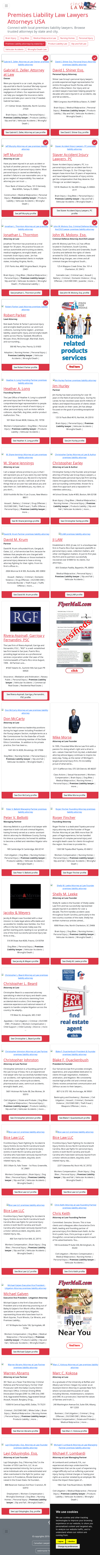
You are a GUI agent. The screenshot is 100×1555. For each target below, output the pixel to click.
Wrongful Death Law (37, 49)
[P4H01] (74, 336)
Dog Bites (24, 38)
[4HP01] (74, 1004)
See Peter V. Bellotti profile (25, 872)
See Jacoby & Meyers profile (25, 961)
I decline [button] (71, 1541)
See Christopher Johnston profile (25, 1118)
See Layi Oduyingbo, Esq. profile (25, 1511)
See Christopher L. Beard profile (25, 1038)
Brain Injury (10, 38)
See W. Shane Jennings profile (25, 521)
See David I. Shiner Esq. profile (75, 132)
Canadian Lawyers (42, 1543)
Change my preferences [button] (68, 1546)
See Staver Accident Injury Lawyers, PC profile (74, 212)
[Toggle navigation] (6, 5)
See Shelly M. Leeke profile (74, 961)
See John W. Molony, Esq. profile (74, 292)
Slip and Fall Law (78, 43)
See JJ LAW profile (74, 594)
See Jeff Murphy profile (25, 213)
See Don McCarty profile (25, 795)
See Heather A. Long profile (25, 440)
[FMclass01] (74, 637)
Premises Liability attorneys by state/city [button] (24, 43)
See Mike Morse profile (74, 795)
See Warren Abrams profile (25, 1431)
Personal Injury (86, 38)
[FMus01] (74, 1314)
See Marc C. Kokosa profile (74, 1431)
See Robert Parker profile (25, 367)
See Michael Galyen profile (25, 1351)
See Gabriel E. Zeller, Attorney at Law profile (25, 132)
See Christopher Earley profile (74, 521)
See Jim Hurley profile (74, 440)
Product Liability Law (57, 43)
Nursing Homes (67, 38)
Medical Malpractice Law (44, 38)
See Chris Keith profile (74, 1271)
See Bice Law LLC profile (25, 1192)
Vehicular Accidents (14, 49)
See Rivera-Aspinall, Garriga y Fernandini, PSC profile (25, 696)
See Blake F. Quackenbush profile (74, 1118)
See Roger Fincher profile (74, 872)
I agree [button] (60, 1541)
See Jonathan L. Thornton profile (25, 292)
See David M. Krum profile (26, 594)
